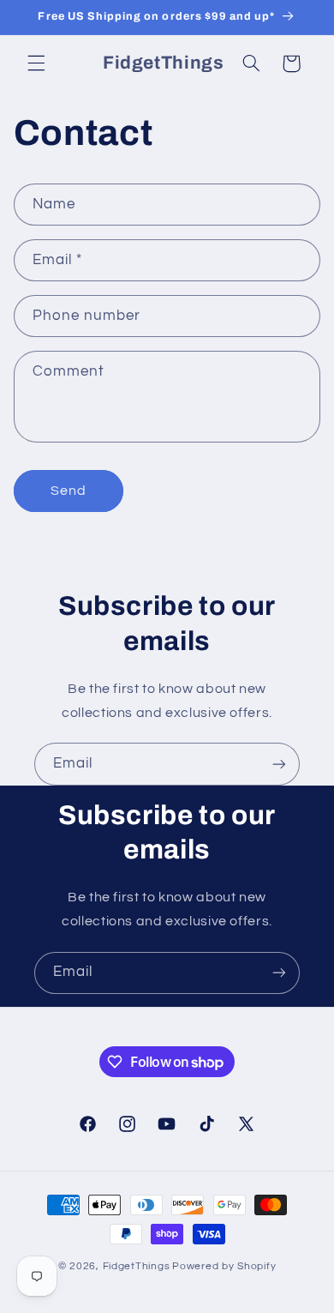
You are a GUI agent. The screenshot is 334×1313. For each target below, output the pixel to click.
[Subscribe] (279, 764)
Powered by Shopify (224, 1266)
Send (68, 490)
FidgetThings (136, 1266)
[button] (36, 63)
